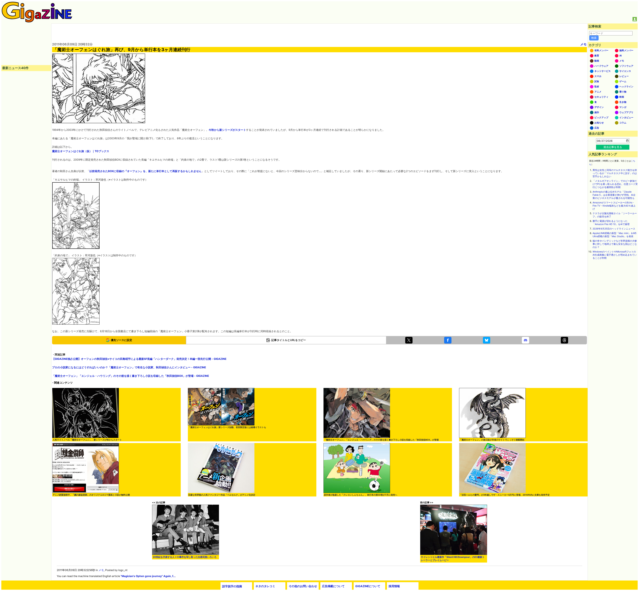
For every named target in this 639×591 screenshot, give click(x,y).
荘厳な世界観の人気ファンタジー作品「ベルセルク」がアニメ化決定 (221, 495)
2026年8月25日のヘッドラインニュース (614, 228)
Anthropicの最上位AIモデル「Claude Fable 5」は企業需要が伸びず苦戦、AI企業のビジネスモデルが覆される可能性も (614, 194)
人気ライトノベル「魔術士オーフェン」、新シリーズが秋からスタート (87, 440)
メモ (583, 44)
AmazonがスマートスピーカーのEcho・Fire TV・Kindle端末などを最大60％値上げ (614, 205)
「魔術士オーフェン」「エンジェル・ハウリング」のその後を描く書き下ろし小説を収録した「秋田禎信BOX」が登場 (381, 440)
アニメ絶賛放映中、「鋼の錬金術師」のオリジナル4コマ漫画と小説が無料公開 (91, 495)
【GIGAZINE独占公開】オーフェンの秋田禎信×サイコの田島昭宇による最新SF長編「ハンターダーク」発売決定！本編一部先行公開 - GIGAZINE (139, 358)
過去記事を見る (612, 147)
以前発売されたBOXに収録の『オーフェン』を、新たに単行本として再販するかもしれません (145, 171)
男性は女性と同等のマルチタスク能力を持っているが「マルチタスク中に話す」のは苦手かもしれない (615, 173)
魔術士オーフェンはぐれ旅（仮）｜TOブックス (80, 151)
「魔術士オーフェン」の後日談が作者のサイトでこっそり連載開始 (491, 440)
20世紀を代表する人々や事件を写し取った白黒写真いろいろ (184, 557)
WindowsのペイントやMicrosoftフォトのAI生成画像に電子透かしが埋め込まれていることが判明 (615, 254)
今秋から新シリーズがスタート (227, 129)
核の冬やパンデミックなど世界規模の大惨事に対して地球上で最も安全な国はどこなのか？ (615, 243)
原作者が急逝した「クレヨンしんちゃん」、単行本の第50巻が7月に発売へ (360, 495)
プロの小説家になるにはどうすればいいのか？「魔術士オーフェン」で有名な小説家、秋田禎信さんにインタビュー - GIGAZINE (129, 367)
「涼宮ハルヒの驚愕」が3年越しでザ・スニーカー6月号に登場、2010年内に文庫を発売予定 (504, 495)
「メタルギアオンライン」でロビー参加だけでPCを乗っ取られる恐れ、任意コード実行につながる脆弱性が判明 (615, 184)
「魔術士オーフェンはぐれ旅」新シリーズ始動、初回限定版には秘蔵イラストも (227, 427)
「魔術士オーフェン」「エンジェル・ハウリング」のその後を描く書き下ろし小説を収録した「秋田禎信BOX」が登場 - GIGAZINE (130, 375)
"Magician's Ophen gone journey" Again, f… (148, 576)
